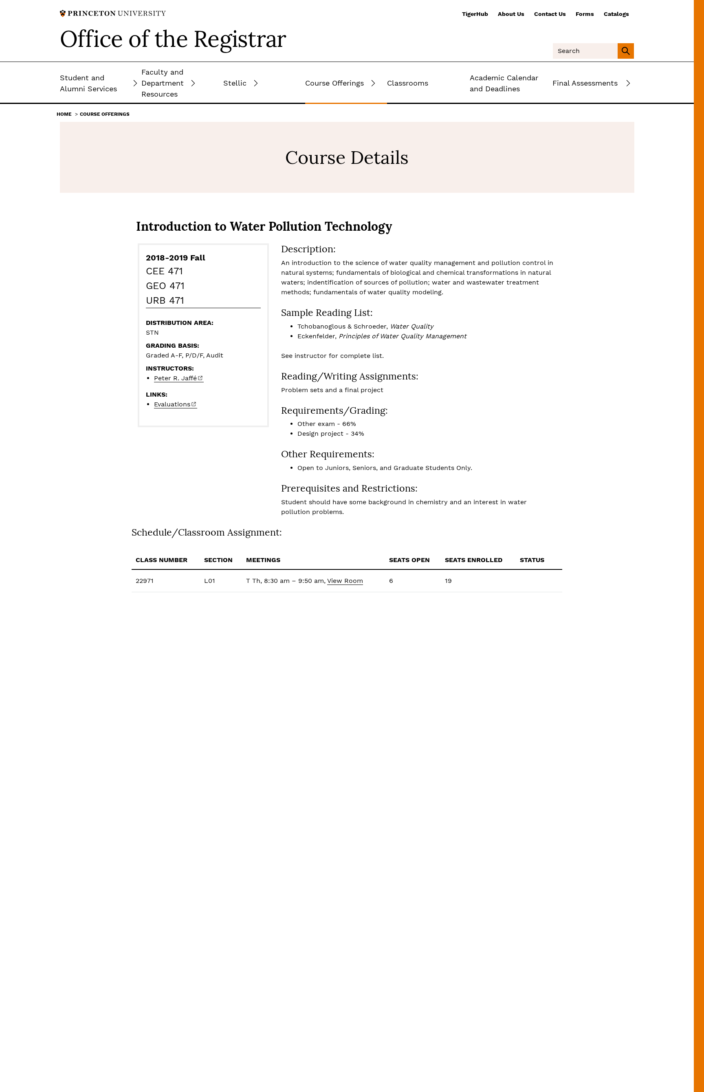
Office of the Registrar (173, 38)
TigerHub (475, 14)
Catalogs (616, 14)
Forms (585, 14)
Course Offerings (105, 114)
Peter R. (175, 378)
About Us (511, 14)
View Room (345, 581)
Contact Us (550, 14)
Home (64, 114)
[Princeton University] (113, 13)
